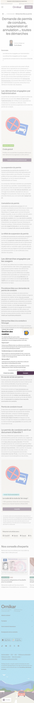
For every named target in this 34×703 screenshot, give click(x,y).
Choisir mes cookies (8, 373)
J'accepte (25, 373)
